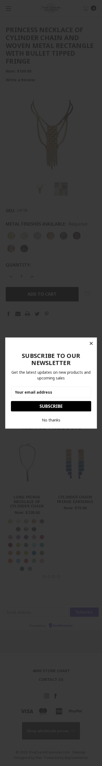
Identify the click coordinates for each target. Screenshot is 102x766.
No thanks (51, 420)
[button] (91, 343)
